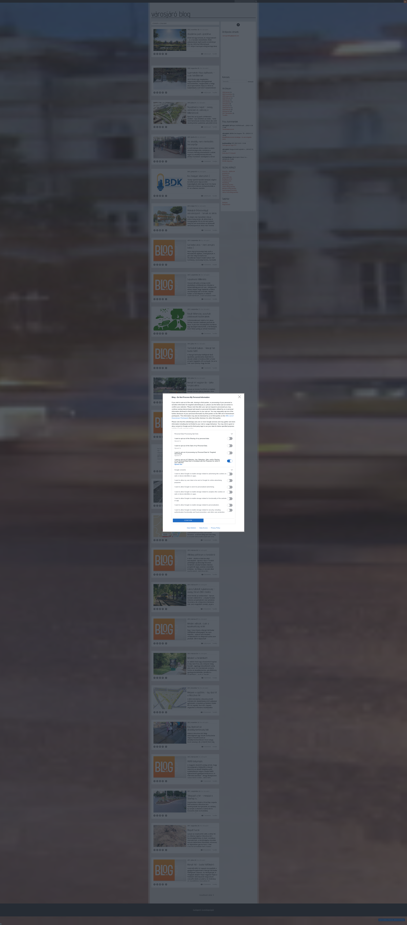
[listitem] (203, 434)
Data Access (203, 528)
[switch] (230, 438)
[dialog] (203, 462)
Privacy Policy (215, 528)
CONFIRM (188, 520)
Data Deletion (191, 528)
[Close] (240, 397)
